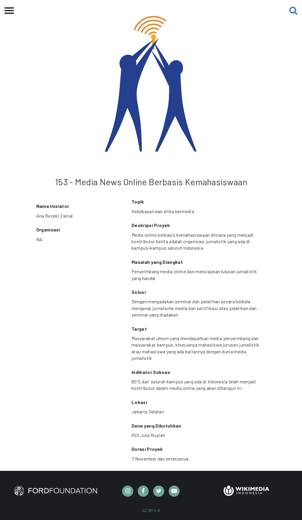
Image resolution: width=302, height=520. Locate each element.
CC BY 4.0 (151, 510)
